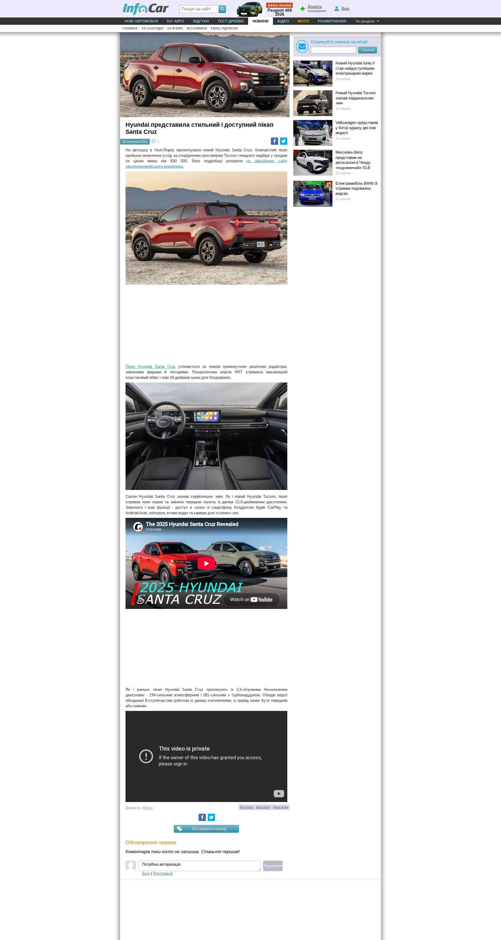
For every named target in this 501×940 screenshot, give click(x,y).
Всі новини (197, 28)
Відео (283, 21)
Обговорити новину (209, 829)
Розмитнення (332, 21)
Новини (261, 21)
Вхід (146, 873)
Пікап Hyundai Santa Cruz (151, 366)
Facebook (274, 141)
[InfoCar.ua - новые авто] (146, 9)
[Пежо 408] (261, 8)
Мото (303, 21)
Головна (130, 28)
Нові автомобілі (141, 21)
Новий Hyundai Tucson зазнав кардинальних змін (355, 98)
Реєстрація (163, 873)
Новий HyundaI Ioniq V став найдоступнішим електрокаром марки (355, 68)
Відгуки (201, 21)
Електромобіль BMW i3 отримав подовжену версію (356, 188)
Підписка (367, 50)
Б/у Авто (175, 21)
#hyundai (246, 807)
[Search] (222, 9)
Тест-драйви (231, 21)
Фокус (148, 808)
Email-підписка (224, 28)
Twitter (283, 141)
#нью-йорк (280, 807)
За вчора (175, 28)
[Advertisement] (206, 324)
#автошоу (263, 807)
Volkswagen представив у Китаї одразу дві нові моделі (357, 127)
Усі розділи (365, 21)
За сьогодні (152, 28)
